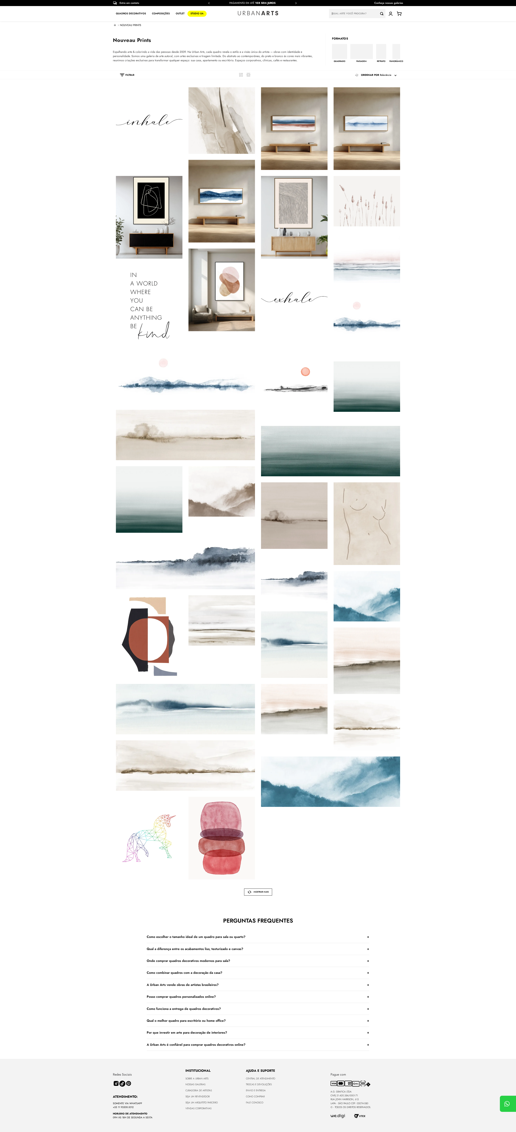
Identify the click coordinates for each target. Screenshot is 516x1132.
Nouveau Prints (130, 25)
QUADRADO (339, 61)
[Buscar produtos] (382, 13)
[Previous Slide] (209, 3)
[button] (125, 75)
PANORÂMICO (396, 61)
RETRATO (381, 61)
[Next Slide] (296, 3)
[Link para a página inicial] (115, 25)
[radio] (241, 74)
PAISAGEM (361, 61)
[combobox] (357, 13)
